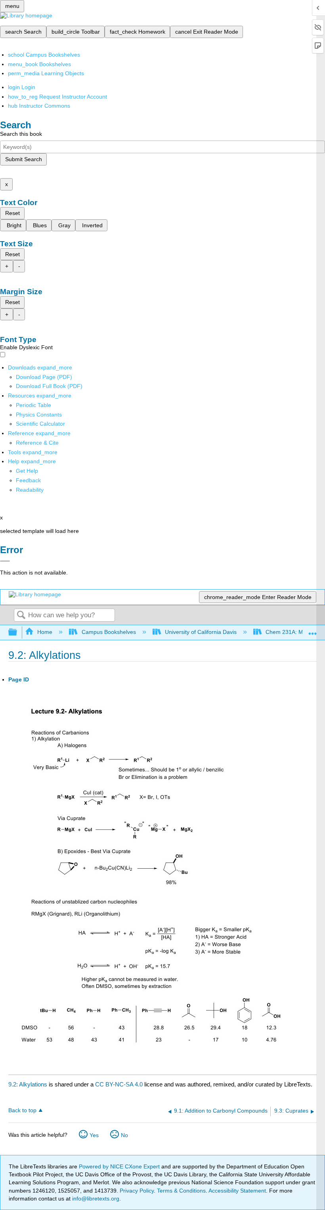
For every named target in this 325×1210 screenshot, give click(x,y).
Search (21, 615)
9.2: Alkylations (27, 1084)
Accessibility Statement (237, 1190)
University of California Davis (200, 632)
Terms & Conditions (181, 1190)
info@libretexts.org (95, 1198)
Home (45, 632)
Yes (94, 1135)
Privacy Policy (137, 1190)
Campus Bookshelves (108, 632)
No (124, 1135)
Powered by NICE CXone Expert (120, 1166)
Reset (12, 213)
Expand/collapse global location (312, 630)
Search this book (21, 134)
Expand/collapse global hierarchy (18, 632)
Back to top (22, 1110)
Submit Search (23, 159)
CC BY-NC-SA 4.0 (119, 1084)
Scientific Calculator (40, 423)
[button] (28, 480)
